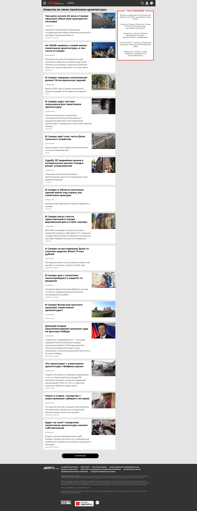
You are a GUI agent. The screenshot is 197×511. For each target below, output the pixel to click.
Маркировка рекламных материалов (74, 471)
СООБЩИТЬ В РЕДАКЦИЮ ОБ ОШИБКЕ (103, 471)
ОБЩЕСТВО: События (52, 38)
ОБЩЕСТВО (48, 70)
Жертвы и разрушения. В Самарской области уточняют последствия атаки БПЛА (135, 17)
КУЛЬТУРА (48, 182)
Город (47, 94)
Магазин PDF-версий (99, 467)
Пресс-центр (85, 467)
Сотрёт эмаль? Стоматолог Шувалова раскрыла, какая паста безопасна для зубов (135, 44)
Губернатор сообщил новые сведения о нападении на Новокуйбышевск (135, 54)
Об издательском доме (69, 467)
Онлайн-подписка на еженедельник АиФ (124, 467)
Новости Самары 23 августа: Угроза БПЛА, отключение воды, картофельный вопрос (135, 26)
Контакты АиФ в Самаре (132, 469)
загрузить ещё (80, 456)
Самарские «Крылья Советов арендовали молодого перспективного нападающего (135, 35)
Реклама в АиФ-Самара (69, 469)
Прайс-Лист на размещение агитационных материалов (100, 469)
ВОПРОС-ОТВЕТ (50, 318)
